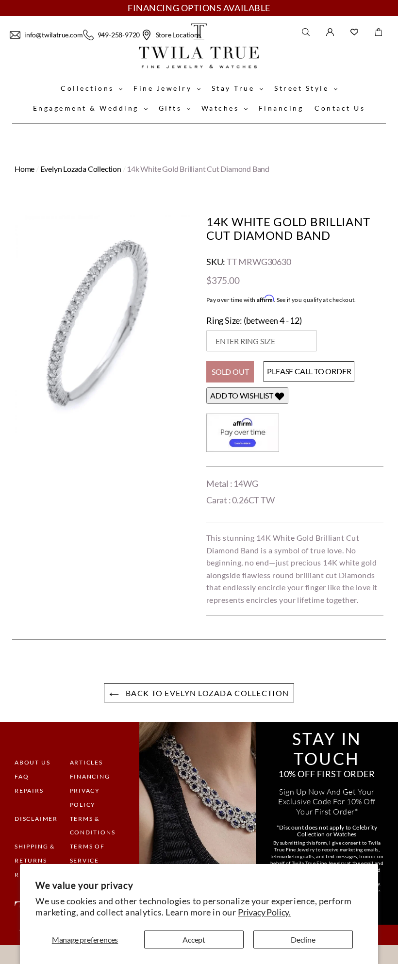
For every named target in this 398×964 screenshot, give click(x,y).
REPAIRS (29, 790)
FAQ (22, 776)
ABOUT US (32, 762)
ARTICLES (86, 762)
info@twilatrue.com (52, 35)
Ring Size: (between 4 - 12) (254, 320)
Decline (303, 939)
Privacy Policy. (264, 912)
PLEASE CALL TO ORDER (309, 371)
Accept (193, 939)
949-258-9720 (118, 35)
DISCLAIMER (36, 818)
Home (24, 168)
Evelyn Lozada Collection (80, 168)
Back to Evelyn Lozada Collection (206, 693)
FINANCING (90, 776)
